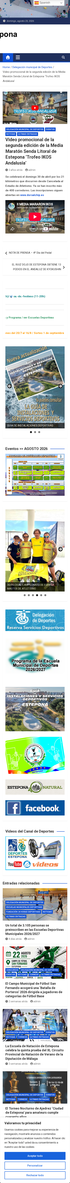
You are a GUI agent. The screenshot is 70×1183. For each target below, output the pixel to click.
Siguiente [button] (60, 386)
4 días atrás (15, 938)
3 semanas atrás (18, 1063)
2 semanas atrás (18, 1001)
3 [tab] (39, 432)
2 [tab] (35, 432)
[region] (35, 1150)
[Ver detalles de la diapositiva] (35, 387)
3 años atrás (16, 169)
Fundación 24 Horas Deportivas (23, 912)
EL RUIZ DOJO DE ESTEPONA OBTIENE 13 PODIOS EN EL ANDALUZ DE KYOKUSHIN (36, 267)
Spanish (44, 2)
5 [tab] (41, 595)
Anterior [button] (10, 386)
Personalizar (35, 1165)
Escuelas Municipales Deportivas (24, 907)
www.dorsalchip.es (32, 195)
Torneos (34, 974)
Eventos (50, 129)
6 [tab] (45, 595)
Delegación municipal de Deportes (24, 129)
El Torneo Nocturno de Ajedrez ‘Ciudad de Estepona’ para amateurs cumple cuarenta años (34, 1112)
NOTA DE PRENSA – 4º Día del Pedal (30, 252)
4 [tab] (37, 595)
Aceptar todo (35, 1155)
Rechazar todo (35, 1175)
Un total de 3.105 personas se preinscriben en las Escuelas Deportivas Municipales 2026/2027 (34, 929)
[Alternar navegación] (18, 57)
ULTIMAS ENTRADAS (27, 134)
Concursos (12, 970)
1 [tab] (31, 432)
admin (32, 169)
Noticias (10, 134)
